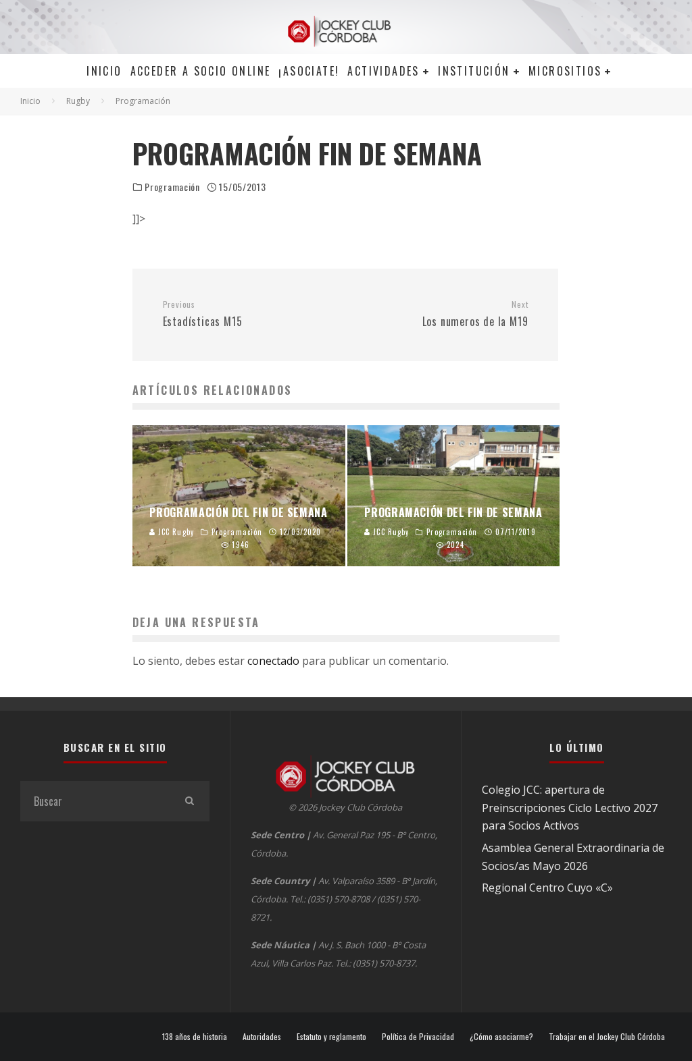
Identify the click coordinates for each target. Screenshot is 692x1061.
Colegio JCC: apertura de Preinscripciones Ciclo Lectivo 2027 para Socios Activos (570, 807)
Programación (172, 187)
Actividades (383, 71)
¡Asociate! (308, 71)
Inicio (104, 71)
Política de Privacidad (418, 1037)
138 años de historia (194, 1037)
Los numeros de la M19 (475, 314)
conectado (273, 660)
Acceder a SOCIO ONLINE (200, 71)
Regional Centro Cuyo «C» (547, 887)
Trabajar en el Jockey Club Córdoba (607, 1037)
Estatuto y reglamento (331, 1037)
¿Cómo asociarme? (501, 1037)
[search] (189, 801)
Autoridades (262, 1037)
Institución (474, 71)
